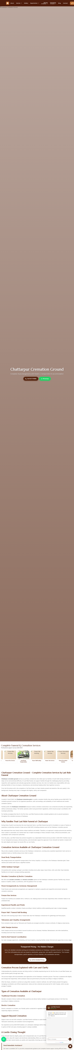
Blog (59, 3)
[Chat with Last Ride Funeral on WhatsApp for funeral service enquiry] (3, 1039)
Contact (65, 3)
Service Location (44, 3)
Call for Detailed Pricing (37, 960)
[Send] (70, 1039)
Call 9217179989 (31, 378)
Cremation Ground (53, 3)
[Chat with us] (70, 1046)
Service (18, 3)
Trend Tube (61, 1042)
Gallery (26, 3)
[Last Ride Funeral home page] (7, 3)
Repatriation (34, 3)
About (12, 3)
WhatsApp (46, 378)
